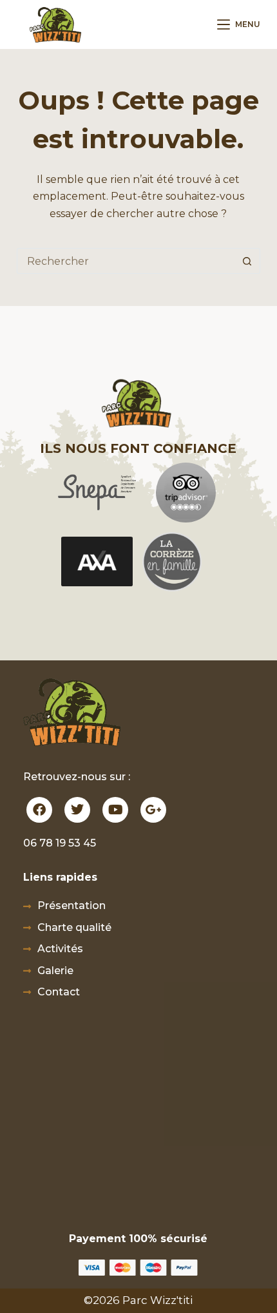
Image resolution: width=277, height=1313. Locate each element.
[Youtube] (115, 810)
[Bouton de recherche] (247, 261)
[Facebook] (39, 810)
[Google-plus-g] (153, 810)
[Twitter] (77, 810)
